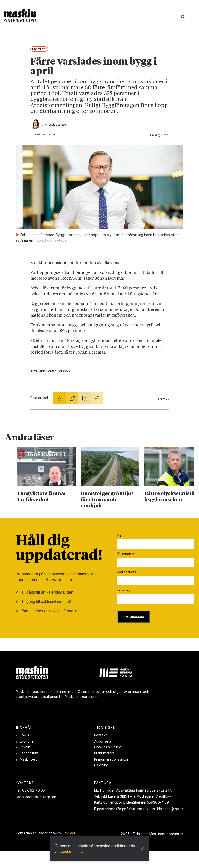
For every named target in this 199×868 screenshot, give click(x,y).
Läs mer (69, 833)
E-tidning (101, 765)
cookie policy (72, 852)
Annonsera (102, 741)
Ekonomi (26, 741)
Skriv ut (163, 398)
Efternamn (125, 554)
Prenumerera (104, 753)
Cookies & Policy (107, 747)
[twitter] (72, 398)
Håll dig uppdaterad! (59, 548)
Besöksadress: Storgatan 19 (38, 797)
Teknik (25, 747)
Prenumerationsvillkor (111, 759)
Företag (123, 590)
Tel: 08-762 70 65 (30, 790)
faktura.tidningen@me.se (163, 809)
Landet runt (29, 753)
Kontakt (100, 735)
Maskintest (28, 759)
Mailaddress (126, 572)
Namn (122, 535)
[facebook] (59, 398)
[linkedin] (84, 398)
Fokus (24, 735)
